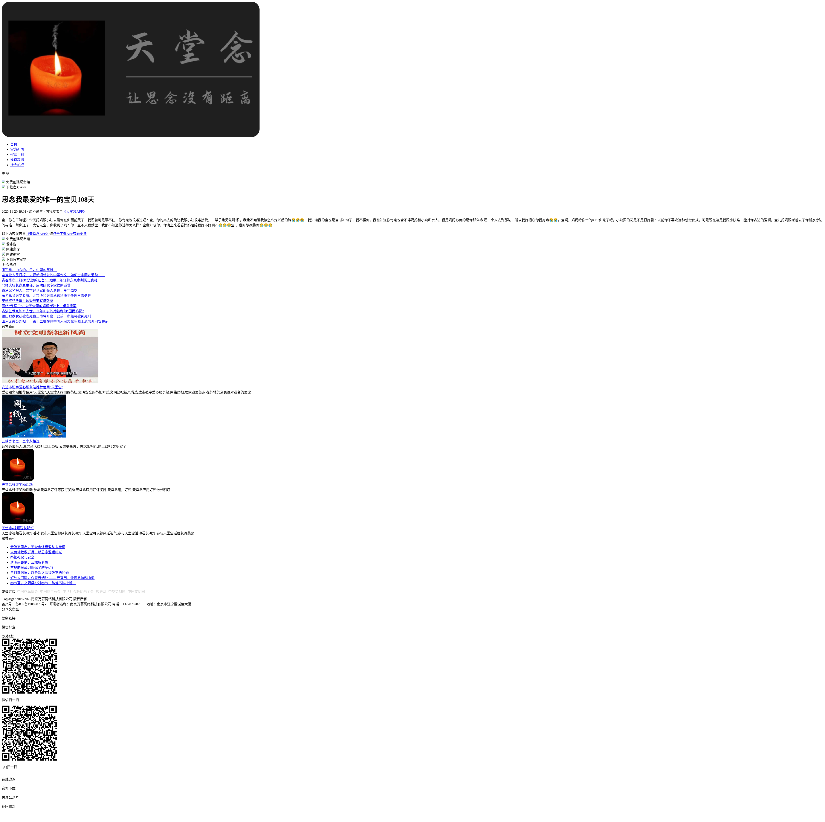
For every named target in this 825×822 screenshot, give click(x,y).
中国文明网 (136, 591)
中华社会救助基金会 (78, 591)
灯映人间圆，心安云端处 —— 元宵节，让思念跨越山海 (52, 578)
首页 (13, 144)
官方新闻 (17, 149)
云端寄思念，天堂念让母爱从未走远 (37, 547)
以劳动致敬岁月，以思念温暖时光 (36, 552)
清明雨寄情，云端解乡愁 (29, 562)
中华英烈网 (116, 591)
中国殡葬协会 (27, 591)
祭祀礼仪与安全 (22, 557)
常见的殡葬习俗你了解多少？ (32, 567)
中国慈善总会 (50, 591)
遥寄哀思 (17, 160)
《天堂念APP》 (74, 211)
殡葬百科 (17, 154)
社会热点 (17, 165)
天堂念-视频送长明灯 (18, 528)
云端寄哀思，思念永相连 (21, 441)
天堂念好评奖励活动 (17, 484)
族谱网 (101, 591)
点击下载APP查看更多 (70, 234)
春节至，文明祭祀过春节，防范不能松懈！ (43, 583)
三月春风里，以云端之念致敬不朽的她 (39, 573)
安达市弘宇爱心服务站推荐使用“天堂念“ (32, 387)
